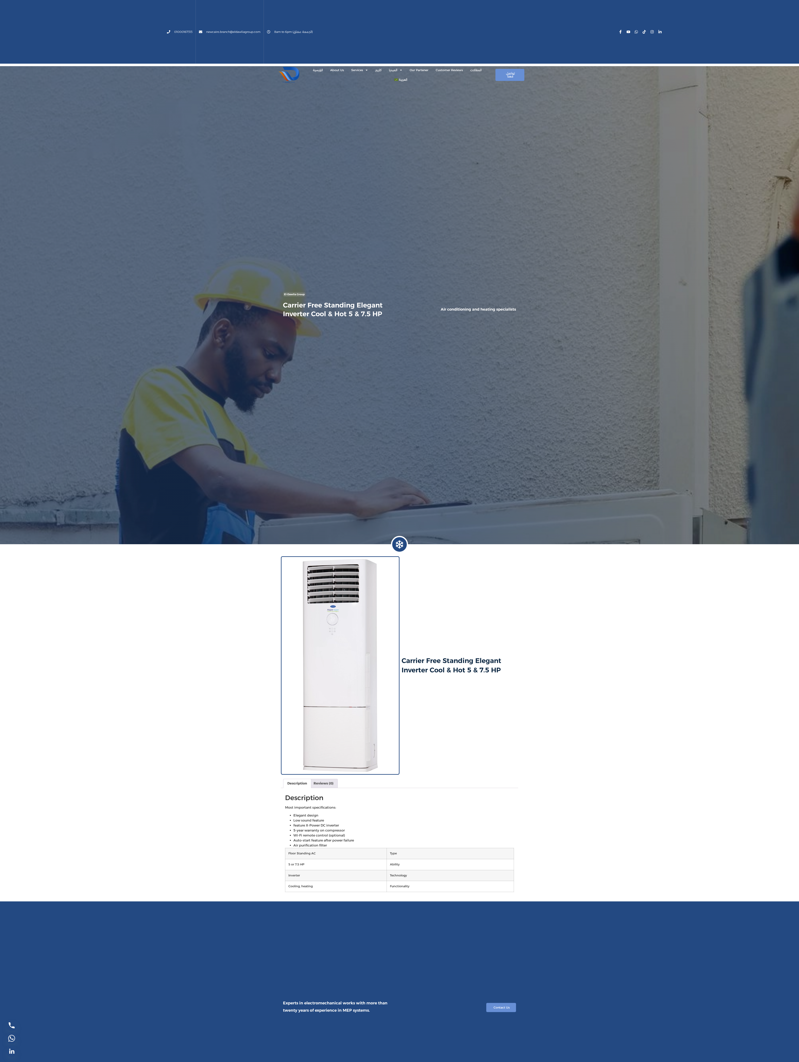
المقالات (476, 70)
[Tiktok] (644, 32)
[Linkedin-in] (660, 32)
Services (357, 70)
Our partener (419, 70)
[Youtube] (628, 32)
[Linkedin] (11, 1051)
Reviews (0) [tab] (324, 783)
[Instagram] (652, 32)
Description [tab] (297, 783)
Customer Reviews (449, 70)
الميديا (393, 70)
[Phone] (11, 1025)
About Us (337, 70)
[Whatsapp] (636, 32)
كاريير (378, 70)
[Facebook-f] (620, 32)
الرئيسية (318, 70)
